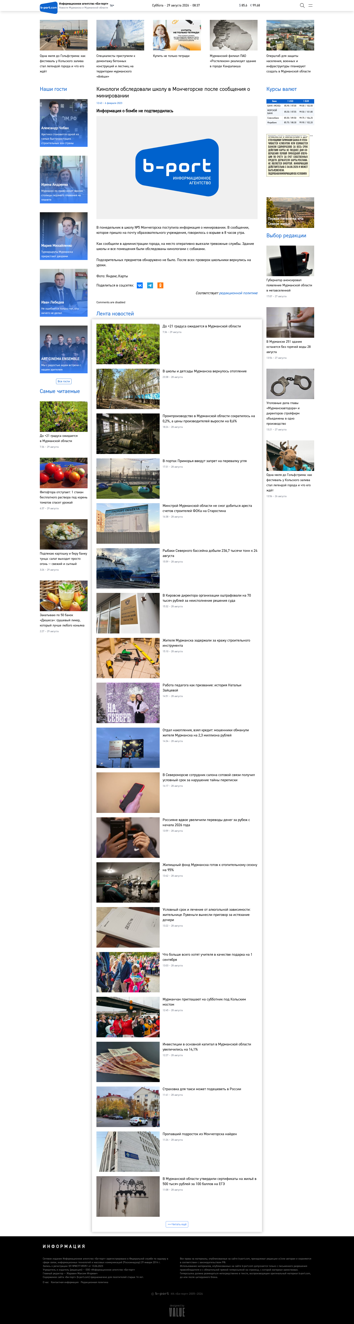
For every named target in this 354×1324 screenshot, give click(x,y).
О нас (46, 1282)
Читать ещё (179, 1224)
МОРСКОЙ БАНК (272, 112)
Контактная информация (65, 1282)
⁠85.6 (243, 5)
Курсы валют (281, 89)
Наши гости (53, 89)
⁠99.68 (255, 5)
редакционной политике (238, 293)
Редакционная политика (94, 1282)
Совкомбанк (273, 118)
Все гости (64, 381)
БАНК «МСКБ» (274, 105)
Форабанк (272, 122)
